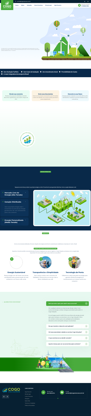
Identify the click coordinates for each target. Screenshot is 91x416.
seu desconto (51, 393)
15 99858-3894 (85, 6)
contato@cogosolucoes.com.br (75, 393)
